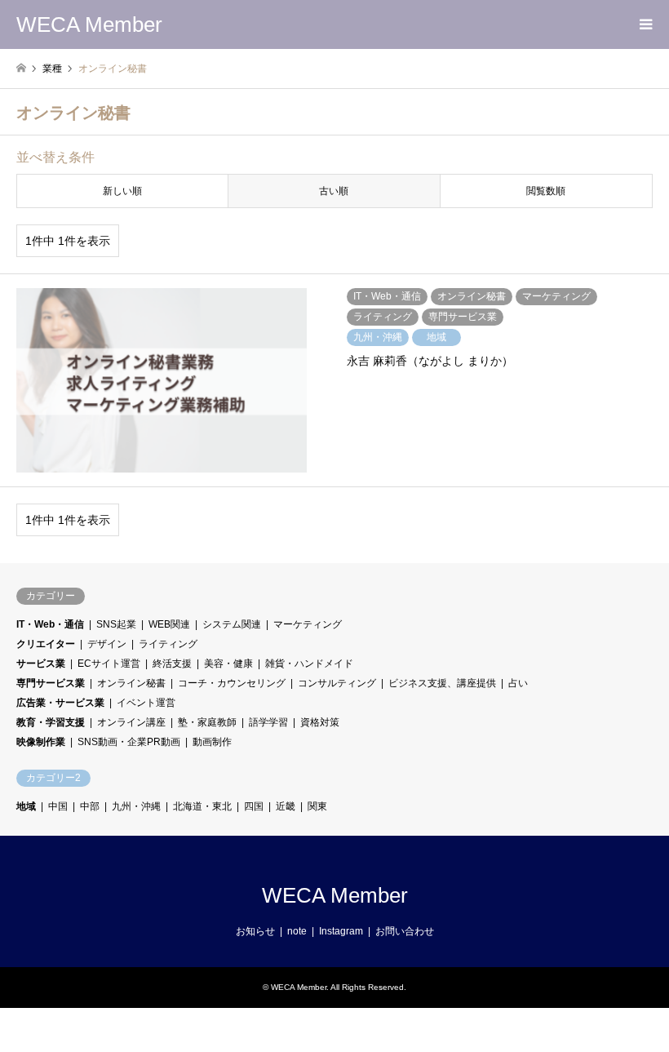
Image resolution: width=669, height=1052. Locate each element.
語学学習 (268, 722)
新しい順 (122, 191)
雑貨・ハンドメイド (309, 663)
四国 (254, 806)
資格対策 (319, 722)
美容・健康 (228, 663)
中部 (90, 806)
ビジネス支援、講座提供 (442, 683)
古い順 (333, 191)
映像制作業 (40, 742)
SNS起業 (116, 624)
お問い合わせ (404, 931)
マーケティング (307, 624)
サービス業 (40, 663)
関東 (317, 806)
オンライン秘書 (131, 683)
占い (518, 683)
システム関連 (231, 624)
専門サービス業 (50, 683)
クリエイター (45, 644)
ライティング (168, 644)
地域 (26, 806)
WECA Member (335, 895)
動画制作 (212, 742)
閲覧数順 (545, 191)
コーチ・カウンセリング (232, 683)
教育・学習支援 (50, 722)
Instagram (341, 931)
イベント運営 (146, 702)
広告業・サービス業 (60, 702)
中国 (58, 806)
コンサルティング (337, 683)
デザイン (106, 644)
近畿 (285, 806)
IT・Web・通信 (50, 624)
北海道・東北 (202, 806)
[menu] (644, 24)
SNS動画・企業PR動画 (129, 742)
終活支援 (172, 663)
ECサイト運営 (109, 663)
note (297, 931)
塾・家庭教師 (207, 722)
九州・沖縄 (136, 806)
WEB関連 (169, 624)
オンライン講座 (131, 722)
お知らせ (255, 931)
